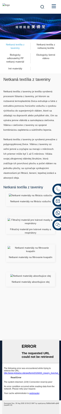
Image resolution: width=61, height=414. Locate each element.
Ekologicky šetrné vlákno (45, 56)
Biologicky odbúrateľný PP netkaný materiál (15, 58)
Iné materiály (15, 68)
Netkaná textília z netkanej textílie (46, 46)
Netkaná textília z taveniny (15, 46)
